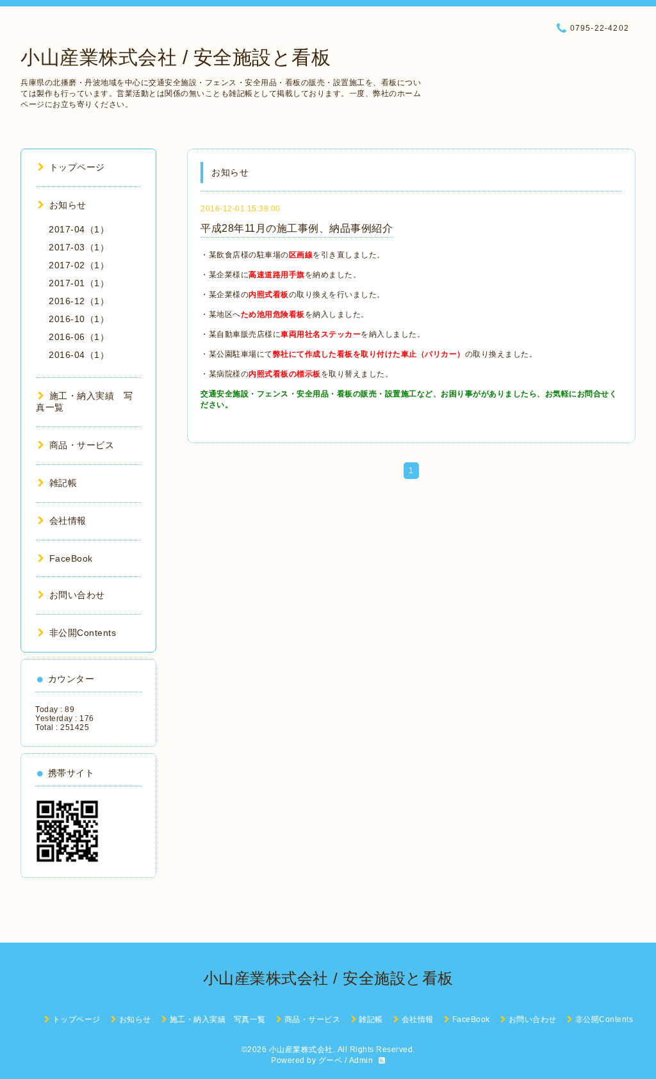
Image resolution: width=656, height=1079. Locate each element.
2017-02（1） (79, 265)
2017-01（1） (79, 283)
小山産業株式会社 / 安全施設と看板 (175, 57)
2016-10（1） (79, 319)
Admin (361, 1060)
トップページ (77, 167)
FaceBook (71, 558)
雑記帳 (63, 483)
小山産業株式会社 (301, 1049)
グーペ (330, 1060)
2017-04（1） (79, 229)
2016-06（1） (79, 337)
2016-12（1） (79, 301)
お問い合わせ (77, 595)
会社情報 (67, 520)
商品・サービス (81, 445)
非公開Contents (82, 633)
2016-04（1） (79, 355)
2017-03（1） (79, 247)
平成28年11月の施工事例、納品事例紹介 (297, 228)
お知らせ (67, 205)
